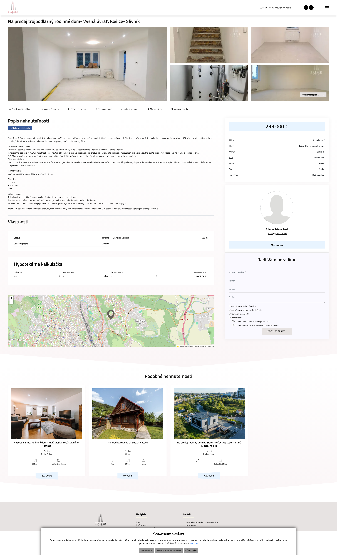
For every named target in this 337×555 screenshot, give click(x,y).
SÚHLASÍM (191, 551)
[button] (111, 315)
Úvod (138, 522)
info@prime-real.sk (283, 7)
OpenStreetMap (199, 346)
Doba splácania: (69, 272)
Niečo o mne (141, 525)
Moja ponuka (277, 245)
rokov (106, 276)
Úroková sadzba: (117, 272)
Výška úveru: (19, 272)
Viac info (194, 543)
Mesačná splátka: (199, 274)
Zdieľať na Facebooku (20, 127)
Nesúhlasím (146, 551)
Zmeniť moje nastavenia (169, 551)
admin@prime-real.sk (277, 233)
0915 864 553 (266, 7)
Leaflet (181, 346)
